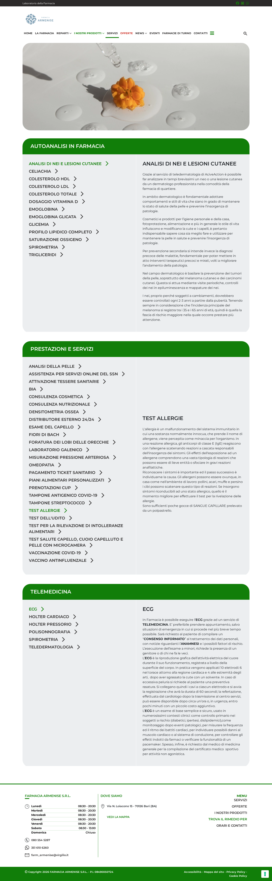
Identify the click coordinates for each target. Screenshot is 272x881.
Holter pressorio (51, 624)
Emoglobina (44, 209)
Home (28, 33)
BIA (33, 389)
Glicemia (39, 224)
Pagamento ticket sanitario (63, 472)
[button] (212, 33)
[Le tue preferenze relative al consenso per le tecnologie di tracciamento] (265, 874)
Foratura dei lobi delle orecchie (69, 442)
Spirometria (44, 247)
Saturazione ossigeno (56, 239)
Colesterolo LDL (49, 186)
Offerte (126, 33)
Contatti (200, 33)
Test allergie (45, 510)
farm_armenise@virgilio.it (49, 855)
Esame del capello (52, 427)
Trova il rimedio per (227, 819)
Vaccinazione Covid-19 (55, 552)
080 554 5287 (40, 840)
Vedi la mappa (118, 817)
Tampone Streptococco (57, 502)
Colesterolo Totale (53, 194)
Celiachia (40, 171)
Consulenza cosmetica (56, 396)
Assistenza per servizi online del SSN (74, 374)
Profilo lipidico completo (61, 232)
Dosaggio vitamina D (54, 201)
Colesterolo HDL (50, 178)
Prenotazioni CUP (50, 487)
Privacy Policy (235, 871)
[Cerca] (245, 33)
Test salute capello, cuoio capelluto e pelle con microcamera (76, 542)
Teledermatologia (51, 647)
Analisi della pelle (52, 366)
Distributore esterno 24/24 (62, 419)
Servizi (112, 33)
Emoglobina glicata (53, 216)
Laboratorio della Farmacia (39, 3)
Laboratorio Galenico (56, 449)
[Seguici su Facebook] (238, 3)
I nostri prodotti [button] (87, 33)
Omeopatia (42, 465)
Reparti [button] (62, 33)
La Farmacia (44, 33)
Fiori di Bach (44, 434)
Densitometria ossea (54, 411)
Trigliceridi (43, 254)
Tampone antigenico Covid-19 (64, 495)
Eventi (155, 33)
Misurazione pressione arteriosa (69, 457)
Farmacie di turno (176, 33)
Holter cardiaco (49, 616)
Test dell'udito (47, 518)
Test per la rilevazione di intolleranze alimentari (76, 528)
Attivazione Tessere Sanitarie (64, 381)
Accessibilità (192, 871)
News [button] (139, 33)
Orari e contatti (231, 825)
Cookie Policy (238, 875)
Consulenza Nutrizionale (60, 404)
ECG (33, 609)
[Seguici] (243, 3)
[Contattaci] (247, 3)
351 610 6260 (40, 847)
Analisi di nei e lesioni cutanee (66, 163)
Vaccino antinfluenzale (58, 560)
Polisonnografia (50, 631)
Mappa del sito (214, 871)
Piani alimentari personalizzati (67, 480)
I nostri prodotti (230, 813)
